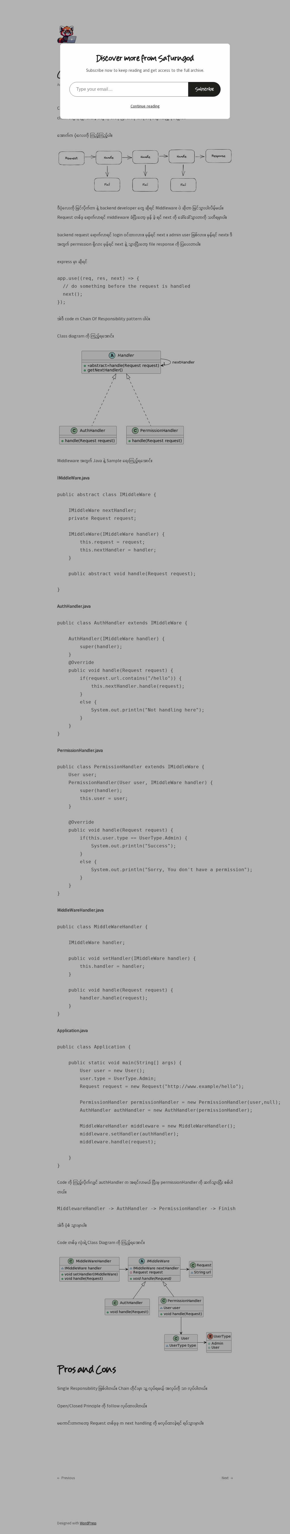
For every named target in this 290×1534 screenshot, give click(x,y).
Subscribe (204, 89)
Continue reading (145, 106)
